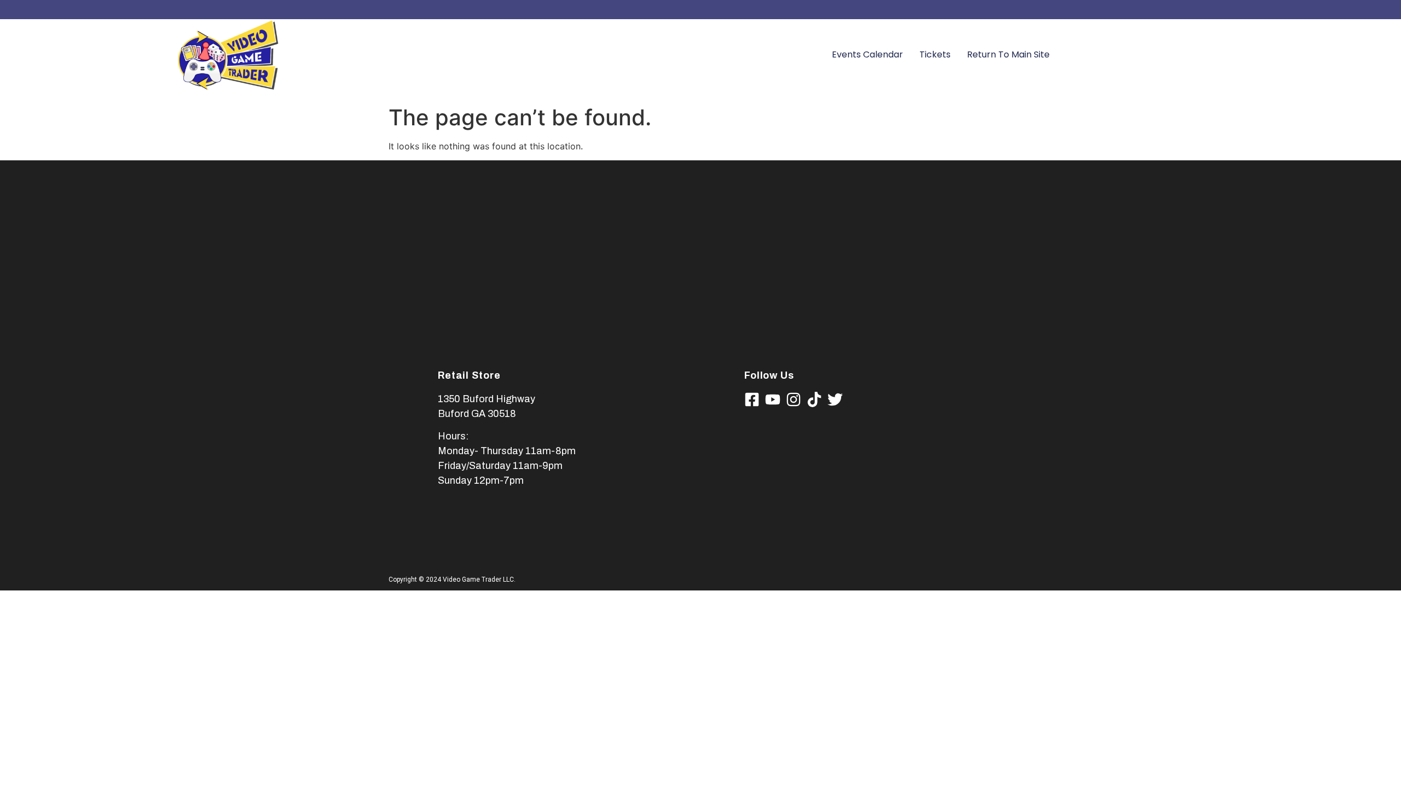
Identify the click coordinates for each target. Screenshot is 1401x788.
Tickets (935, 54)
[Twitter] (835, 399)
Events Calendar (867, 54)
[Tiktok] (814, 399)
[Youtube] (772, 399)
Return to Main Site (1008, 54)
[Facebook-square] (752, 399)
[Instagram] (793, 399)
